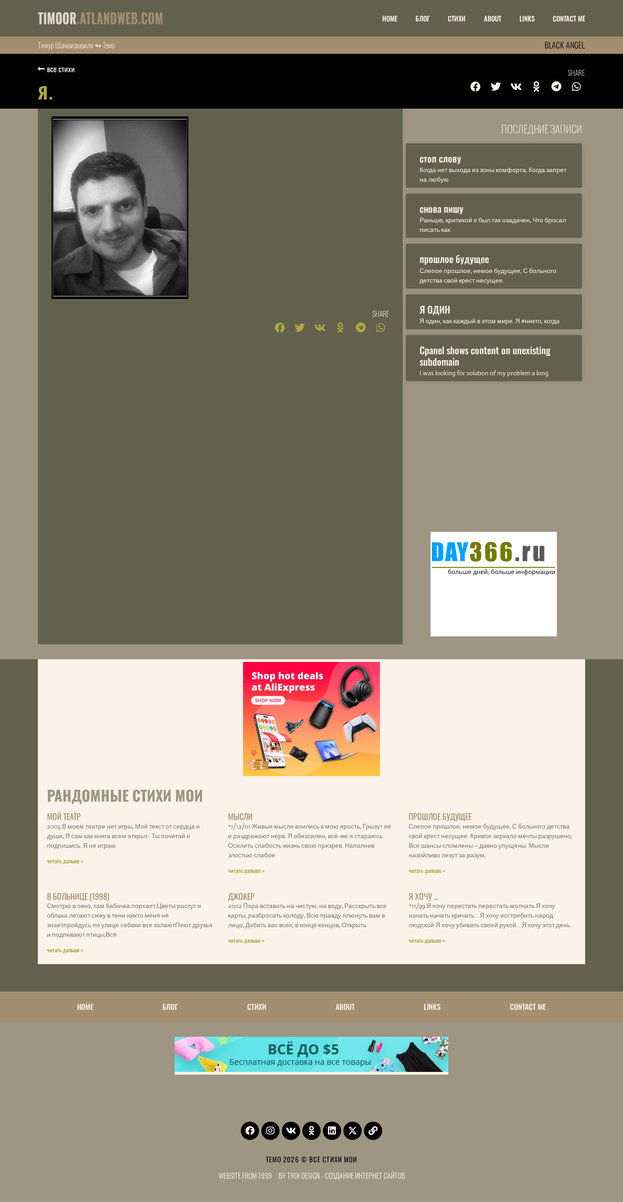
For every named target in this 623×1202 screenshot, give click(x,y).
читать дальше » (65, 861)
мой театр (64, 816)
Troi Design (303, 1175)
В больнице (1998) (78, 896)
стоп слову (440, 158)
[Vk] (291, 1131)
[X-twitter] (352, 1131)
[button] (475, 87)
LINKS (527, 18)
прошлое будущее (454, 259)
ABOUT (492, 18)
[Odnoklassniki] (311, 1131)
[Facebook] (250, 1131)
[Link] (373, 1131)
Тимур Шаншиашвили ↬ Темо (76, 45)
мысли (240, 816)
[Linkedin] (332, 1131)
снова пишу (441, 208)
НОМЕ (389, 18)
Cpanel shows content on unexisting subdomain (485, 355)
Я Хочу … (423, 896)
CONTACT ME (569, 18)
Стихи (457, 18)
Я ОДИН (435, 309)
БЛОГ (422, 18)
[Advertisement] (494, 454)
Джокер (241, 896)
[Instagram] (270, 1131)
